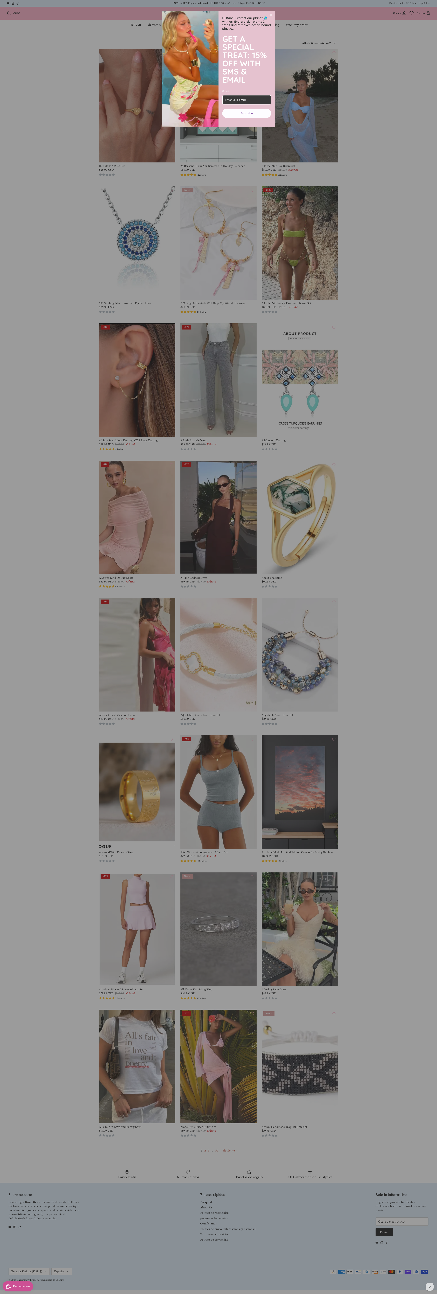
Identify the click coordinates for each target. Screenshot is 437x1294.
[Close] (271, 15)
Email (225, 91)
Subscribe (247, 113)
